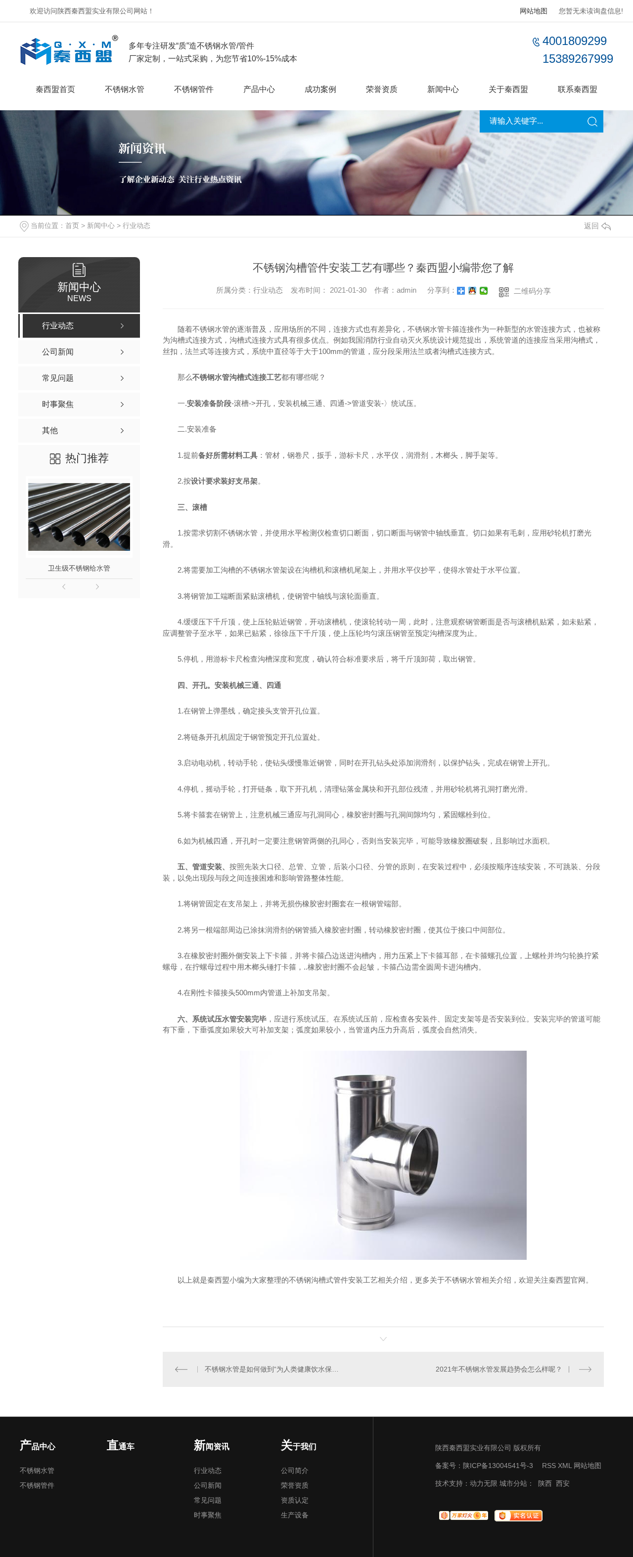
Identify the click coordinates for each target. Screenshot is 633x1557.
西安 (563, 1483)
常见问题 (208, 1500)
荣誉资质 (382, 89)
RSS (549, 1465)
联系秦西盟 (577, 89)
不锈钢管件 (194, 89)
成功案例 (320, 89)
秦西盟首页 (55, 89)
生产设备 (295, 1515)
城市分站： (516, 1483)
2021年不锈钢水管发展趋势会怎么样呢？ (499, 1369)
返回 (591, 226)
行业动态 (136, 225)
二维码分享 (532, 291)
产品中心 (259, 89)
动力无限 (483, 1483)
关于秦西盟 (508, 89)
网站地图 (533, 11)
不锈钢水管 (124, 89)
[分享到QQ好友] (472, 291)
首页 (72, 225)
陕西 (545, 1483)
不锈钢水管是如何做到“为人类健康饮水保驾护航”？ (273, 1369)
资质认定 (295, 1500)
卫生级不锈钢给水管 (79, 568)
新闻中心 (443, 89)
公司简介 (295, 1470)
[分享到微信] (484, 291)
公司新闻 (208, 1485)
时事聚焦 (208, 1515)
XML (565, 1465)
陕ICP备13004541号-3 (498, 1465)
